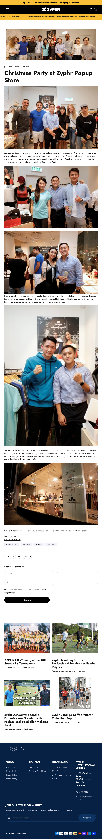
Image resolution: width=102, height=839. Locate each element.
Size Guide (10, 767)
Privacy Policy (11, 778)
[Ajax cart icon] (96, 9)
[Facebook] (14, 557)
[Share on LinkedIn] (30, 557)
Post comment (26, 600)
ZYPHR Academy (59, 767)
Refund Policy (11, 774)
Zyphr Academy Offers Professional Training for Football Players (74, 663)
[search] (91, 9)
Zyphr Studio (51, 545)
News (54, 778)
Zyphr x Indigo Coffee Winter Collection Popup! (72, 716)
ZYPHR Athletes (58, 771)
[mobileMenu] (7, 9)
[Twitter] (19, 557)
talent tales (38, 545)
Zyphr (24, 833)
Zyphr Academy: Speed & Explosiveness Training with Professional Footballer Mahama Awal (26, 720)
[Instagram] (16, 749)
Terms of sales (11, 771)
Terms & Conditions (37, 771)
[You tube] (22, 749)
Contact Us (33, 767)
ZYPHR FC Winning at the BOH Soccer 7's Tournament (26, 661)
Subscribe (87, 817)
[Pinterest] (25, 557)
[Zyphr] (51, 9)
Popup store (26, 545)
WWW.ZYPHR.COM (12, 539)
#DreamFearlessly (12, 545)
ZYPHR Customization (61, 774)
